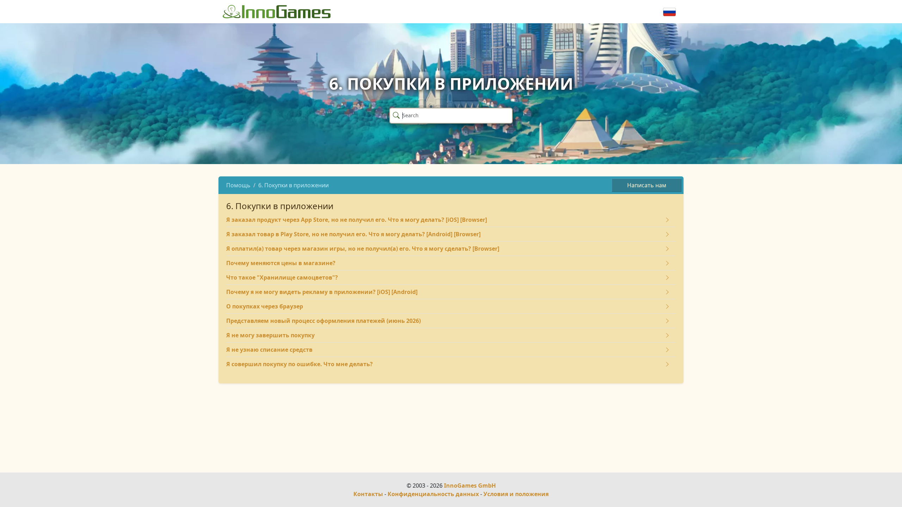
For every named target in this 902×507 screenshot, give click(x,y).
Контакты (368, 494)
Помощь (238, 185)
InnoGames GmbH (470, 485)
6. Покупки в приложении (293, 185)
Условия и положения (516, 494)
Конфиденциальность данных (433, 494)
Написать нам (646, 185)
